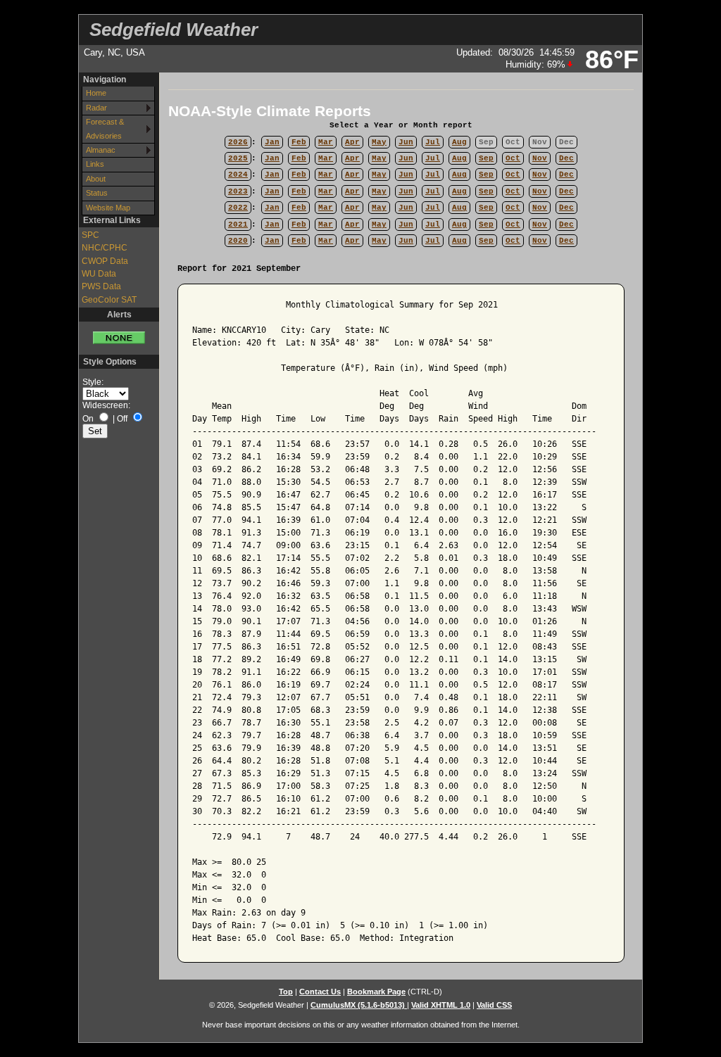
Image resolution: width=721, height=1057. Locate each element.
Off (122, 419)
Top (286, 991)
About (96, 179)
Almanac (100, 150)
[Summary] (119, 333)
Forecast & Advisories (105, 128)
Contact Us (320, 991)
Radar (96, 107)
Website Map (108, 207)
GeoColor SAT (109, 300)
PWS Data (101, 286)
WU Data (99, 274)
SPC (90, 235)
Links (95, 164)
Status (97, 193)
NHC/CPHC (104, 248)
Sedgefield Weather (173, 29)
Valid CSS (494, 1005)
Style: (93, 382)
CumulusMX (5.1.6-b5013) (359, 1005)
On (88, 419)
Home (96, 93)
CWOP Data (105, 261)
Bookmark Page (376, 991)
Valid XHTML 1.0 (440, 1005)
